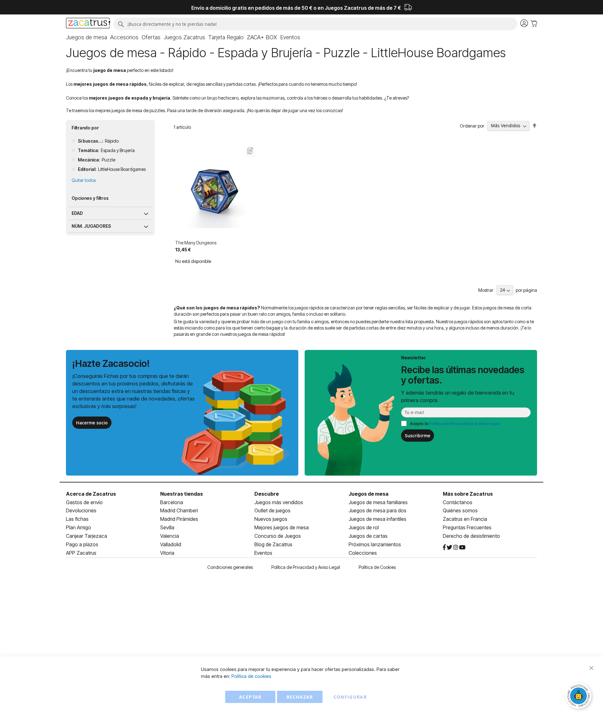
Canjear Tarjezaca (86, 536)
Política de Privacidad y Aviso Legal (305, 567)
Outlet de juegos (272, 510)
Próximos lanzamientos (375, 544)
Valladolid (170, 544)
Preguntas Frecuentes (467, 527)
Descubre (266, 494)
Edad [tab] (77, 213)
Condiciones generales (230, 567)
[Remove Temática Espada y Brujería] (73, 150)
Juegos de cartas (368, 536)
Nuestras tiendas (181, 494)
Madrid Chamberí (179, 510)
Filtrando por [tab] (85, 127)
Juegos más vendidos (278, 502)
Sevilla (167, 527)
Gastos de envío (84, 502)
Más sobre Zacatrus (468, 494)
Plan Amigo (78, 527)
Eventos (263, 553)
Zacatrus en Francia (465, 519)
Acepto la (454, 423)
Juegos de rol (364, 527)
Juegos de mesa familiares (378, 502)
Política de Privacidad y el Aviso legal (464, 423)
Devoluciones (81, 510)
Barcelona (171, 502)
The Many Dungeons (195, 242)
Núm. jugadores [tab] (91, 226)
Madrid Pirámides (179, 519)
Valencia (169, 536)
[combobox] (315, 24)
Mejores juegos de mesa (281, 527)
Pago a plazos (82, 544)
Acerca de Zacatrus (91, 494)
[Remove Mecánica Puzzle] (73, 160)
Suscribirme (417, 436)
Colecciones (363, 553)
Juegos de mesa (368, 494)
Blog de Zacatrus (273, 544)
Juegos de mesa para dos (377, 510)
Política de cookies (251, 676)
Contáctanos (457, 502)
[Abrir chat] (579, 696)
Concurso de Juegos (277, 536)
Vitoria (167, 553)
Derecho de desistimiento (471, 536)
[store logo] (88, 24)
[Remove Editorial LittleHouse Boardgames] (73, 169)
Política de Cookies (377, 567)
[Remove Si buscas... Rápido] (73, 141)
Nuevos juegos (270, 519)
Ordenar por (472, 125)
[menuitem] (86, 37)
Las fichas (77, 519)
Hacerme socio (92, 423)
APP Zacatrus (81, 553)
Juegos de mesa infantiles (377, 519)
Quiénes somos (460, 510)
